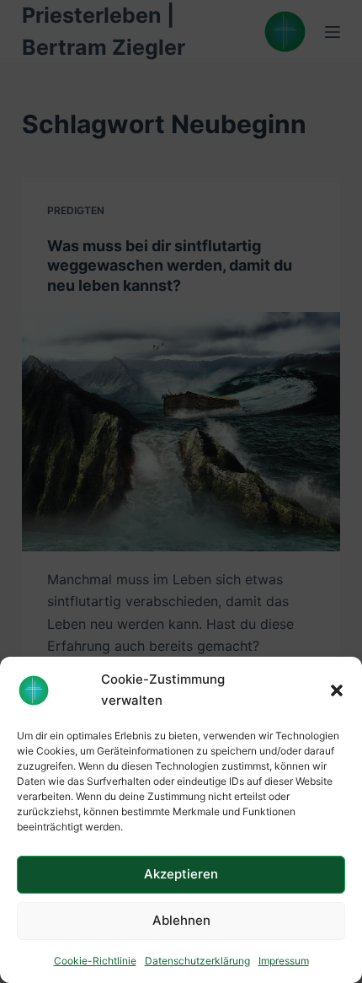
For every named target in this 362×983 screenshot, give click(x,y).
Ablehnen (181, 920)
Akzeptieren (181, 874)
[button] (336, 690)
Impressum (283, 960)
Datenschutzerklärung (197, 960)
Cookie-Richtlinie (95, 960)
